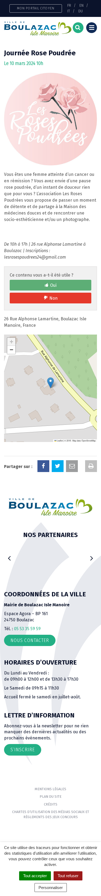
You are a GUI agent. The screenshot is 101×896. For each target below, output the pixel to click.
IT (68, 11)
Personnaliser (51, 887)
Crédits (50, 804)
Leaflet (59, 440)
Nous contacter (30, 640)
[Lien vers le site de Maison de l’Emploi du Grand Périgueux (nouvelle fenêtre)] (50, 550)
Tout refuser (68, 875)
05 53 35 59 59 (27, 628)
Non (53, 298)
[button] (50, 382)
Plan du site (50, 797)
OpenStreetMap (89, 440)
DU (80, 11)
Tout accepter (35, 875)
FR (69, 5)
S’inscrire (23, 750)
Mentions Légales (50, 789)
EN (81, 5)
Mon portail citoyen (35, 8)
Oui (53, 285)
